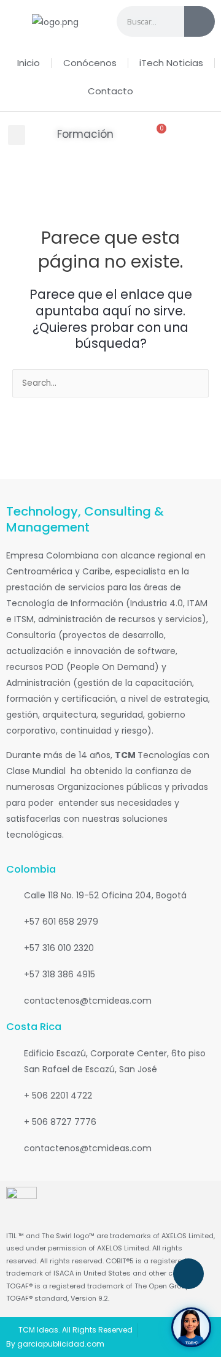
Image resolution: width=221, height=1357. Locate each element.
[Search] (199, 21)
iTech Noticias (171, 62)
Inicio (28, 62)
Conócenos (90, 62)
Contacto (110, 91)
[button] (16, 135)
